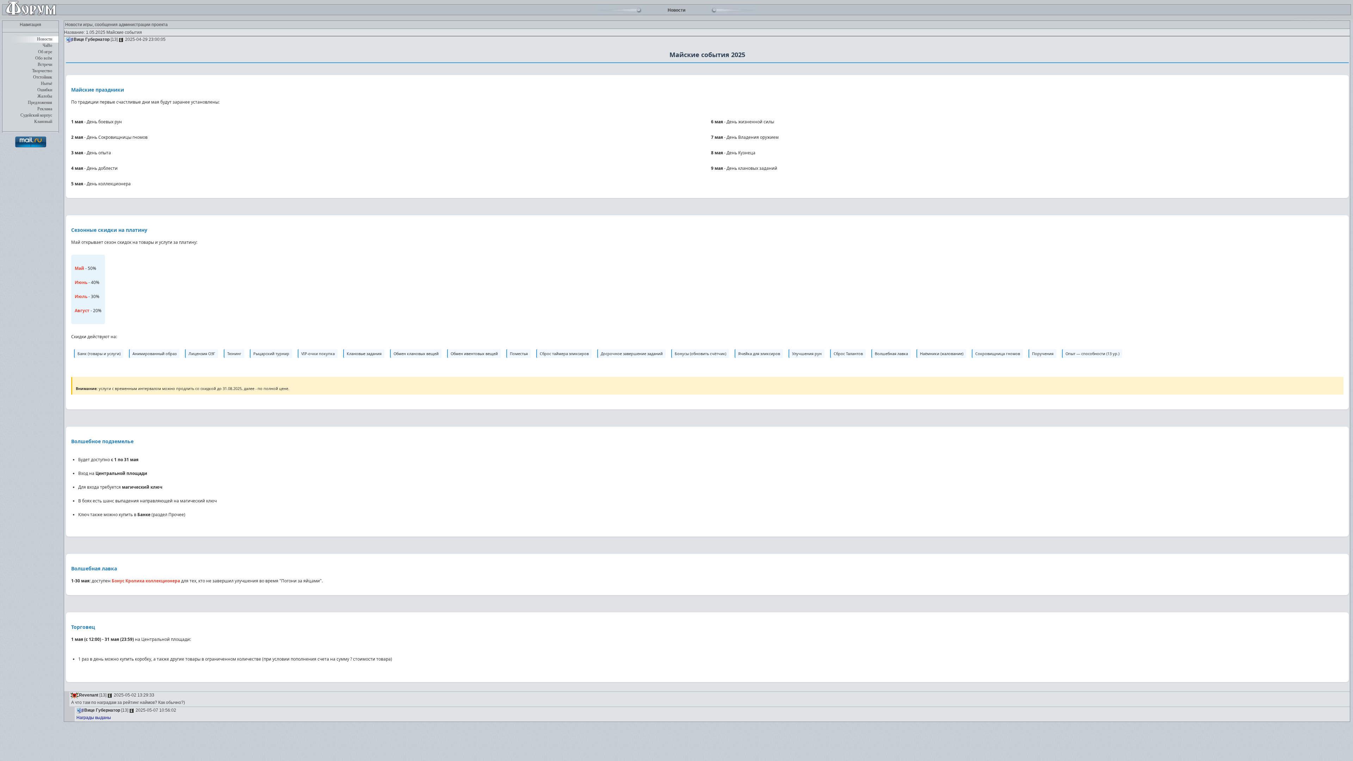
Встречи (45, 64)
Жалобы (44, 96)
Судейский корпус (36, 115)
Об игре (45, 51)
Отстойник (42, 77)
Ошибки (44, 89)
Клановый (43, 121)
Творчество (42, 70)
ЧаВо (47, 45)
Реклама (44, 108)
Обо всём (43, 58)
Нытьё (46, 83)
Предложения (40, 102)
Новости (44, 39)
